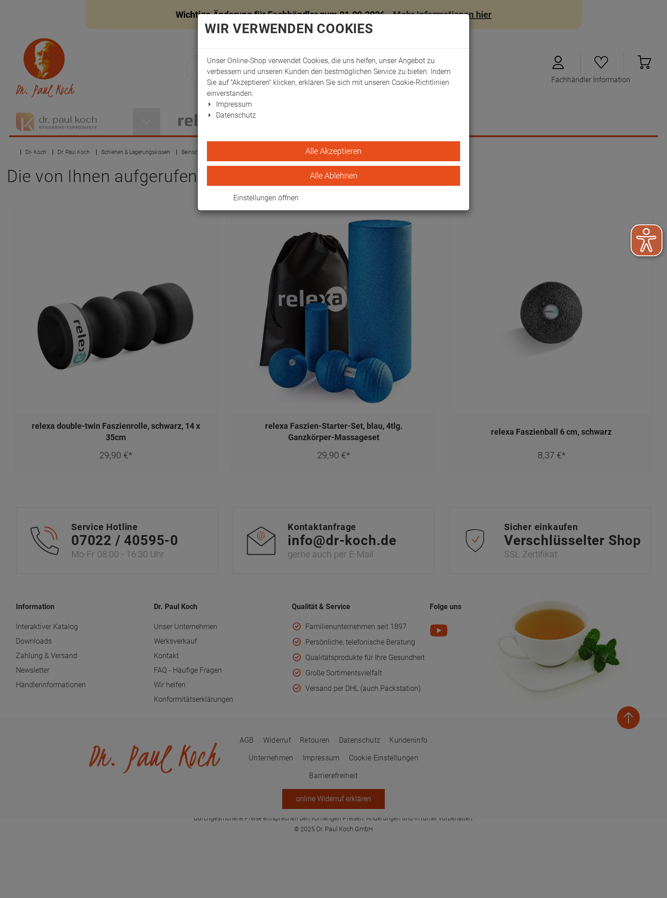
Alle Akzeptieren (333, 151)
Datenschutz (236, 115)
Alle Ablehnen (334, 175)
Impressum (234, 104)
